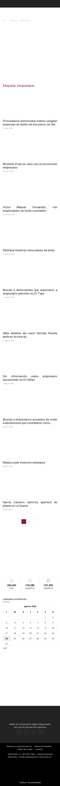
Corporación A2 (45, 757)
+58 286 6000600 (34, 782)
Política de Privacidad (42, 746)
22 (45, 633)
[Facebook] (18, 732)
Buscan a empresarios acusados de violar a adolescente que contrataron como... (30, 421)
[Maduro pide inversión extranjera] (30, 445)
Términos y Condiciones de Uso (19, 746)
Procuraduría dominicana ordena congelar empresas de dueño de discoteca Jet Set (30, 122)
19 (23, 633)
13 (30, 628)
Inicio (5, 20)
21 (38, 633)
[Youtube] (41, 732)
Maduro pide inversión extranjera (24, 462)
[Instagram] (26, 732)
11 (15, 628)
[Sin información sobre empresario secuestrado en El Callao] (30, 359)
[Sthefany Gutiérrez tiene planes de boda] (30, 233)
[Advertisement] (30, 53)
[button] (4, 4)
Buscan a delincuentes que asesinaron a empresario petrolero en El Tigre (30, 291)
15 (45, 628)
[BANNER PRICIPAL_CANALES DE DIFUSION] (30, 12)
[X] (34, 732)
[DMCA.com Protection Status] (30, 778)
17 (6, 633)
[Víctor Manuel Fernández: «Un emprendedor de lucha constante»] (30, 190)
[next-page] (35, 521)
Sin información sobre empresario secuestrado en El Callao (30, 378)
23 (53, 633)
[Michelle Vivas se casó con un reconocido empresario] (30, 147)
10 (6, 628)
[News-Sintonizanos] (24, 570)
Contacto (39, 749)
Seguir (30, 579)
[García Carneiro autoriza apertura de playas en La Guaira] (30, 485)
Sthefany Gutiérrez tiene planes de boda (28, 250)
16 (53, 628)
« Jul (4, 648)
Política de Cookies (25, 749)
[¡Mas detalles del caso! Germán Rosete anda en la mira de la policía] (30, 316)
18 (15, 633)
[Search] (56, 4)
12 (23, 628)
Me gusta (12, 579)
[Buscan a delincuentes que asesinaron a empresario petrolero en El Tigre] (30, 273)
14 (38, 628)
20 (30, 633)
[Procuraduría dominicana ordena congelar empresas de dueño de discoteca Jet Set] (30, 104)
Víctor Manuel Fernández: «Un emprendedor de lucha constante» (30, 209)
